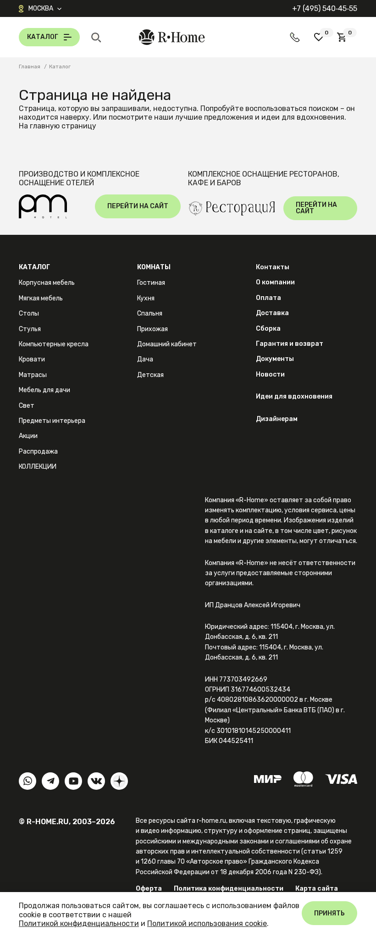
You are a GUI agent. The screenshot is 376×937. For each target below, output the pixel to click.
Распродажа (38, 451)
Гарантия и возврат (289, 344)
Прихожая (152, 329)
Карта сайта (316, 889)
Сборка (268, 329)
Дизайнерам (277, 419)
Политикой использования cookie (207, 923)
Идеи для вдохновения (294, 396)
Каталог (34, 267)
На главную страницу (57, 126)
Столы (29, 313)
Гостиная (151, 283)
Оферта (149, 889)
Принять (329, 913)
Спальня (149, 313)
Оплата (268, 298)
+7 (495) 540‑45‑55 (324, 8)
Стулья (30, 329)
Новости (270, 374)
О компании (275, 282)
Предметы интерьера (52, 421)
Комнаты (154, 267)
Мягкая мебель (41, 298)
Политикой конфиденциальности (79, 923)
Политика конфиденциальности (228, 889)
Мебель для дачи (44, 390)
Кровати (32, 359)
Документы (275, 359)
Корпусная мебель (47, 283)
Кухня (146, 298)
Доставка (272, 313)
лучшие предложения (214, 117)
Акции (28, 436)
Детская (150, 375)
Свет (26, 406)
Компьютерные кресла (53, 344)
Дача (145, 359)
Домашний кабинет (167, 344)
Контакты (272, 267)
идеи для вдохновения (302, 117)
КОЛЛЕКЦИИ (37, 467)
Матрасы (33, 375)
